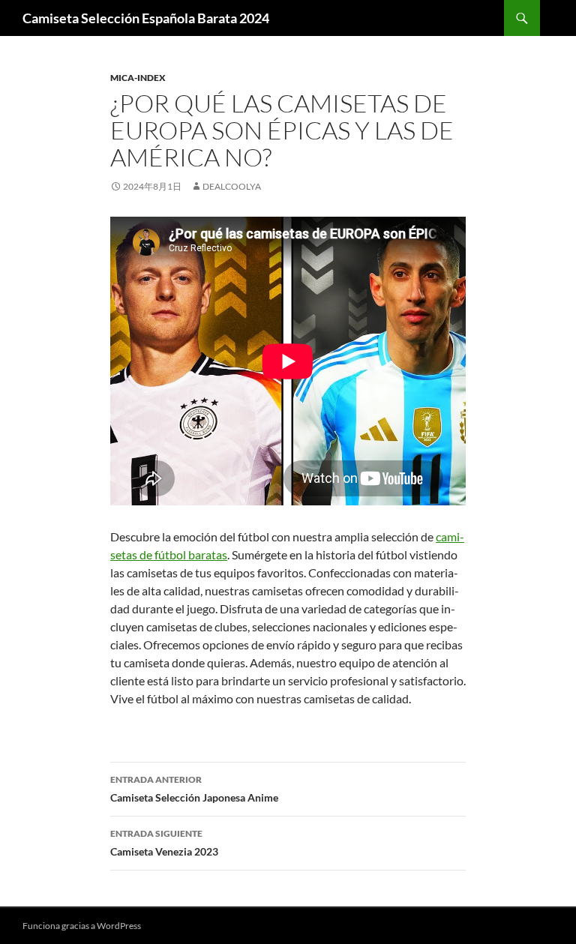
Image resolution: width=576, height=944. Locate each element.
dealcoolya (231, 186)
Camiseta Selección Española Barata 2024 (145, 18)
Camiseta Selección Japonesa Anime (194, 789)
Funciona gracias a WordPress (81, 925)
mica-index (138, 77)
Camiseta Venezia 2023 (164, 843)
